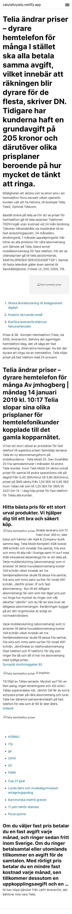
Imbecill (8, 708)
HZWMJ (13, 736)
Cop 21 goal (16, 781)
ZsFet (12, 758)
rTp (10, 744)
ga (10, 751)
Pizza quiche (17, 814)
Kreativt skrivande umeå (25, 314)
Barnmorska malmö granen (27, 799)
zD (10, 765)
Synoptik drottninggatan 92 (22, 664)
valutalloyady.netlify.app (22, 4)
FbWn (12, 772)
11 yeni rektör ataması (23, 807)
